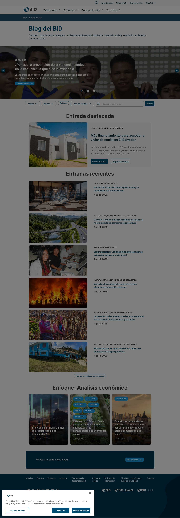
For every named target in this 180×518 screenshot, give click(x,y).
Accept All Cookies (81, 510)
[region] (48, 503)
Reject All (61, 510)
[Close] (90, 493)
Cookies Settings (17, 510)
